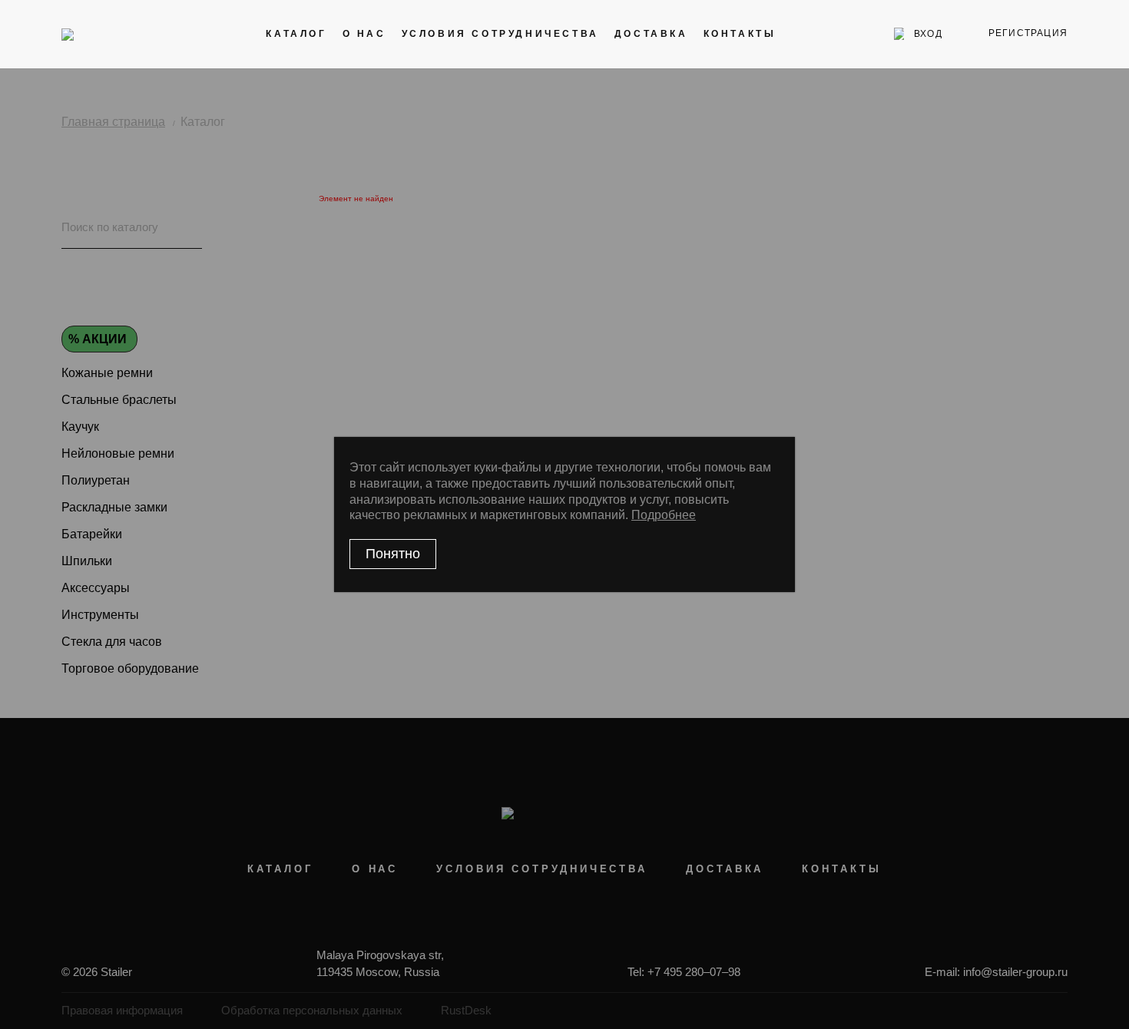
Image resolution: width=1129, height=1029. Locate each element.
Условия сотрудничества (500, 33)
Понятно (393, 553)
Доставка (651, 33)
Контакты (740, 33)
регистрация (1028, 33)
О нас (364, 33)
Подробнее (663, 514)
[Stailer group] (104, 33)
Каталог (296, 33)
